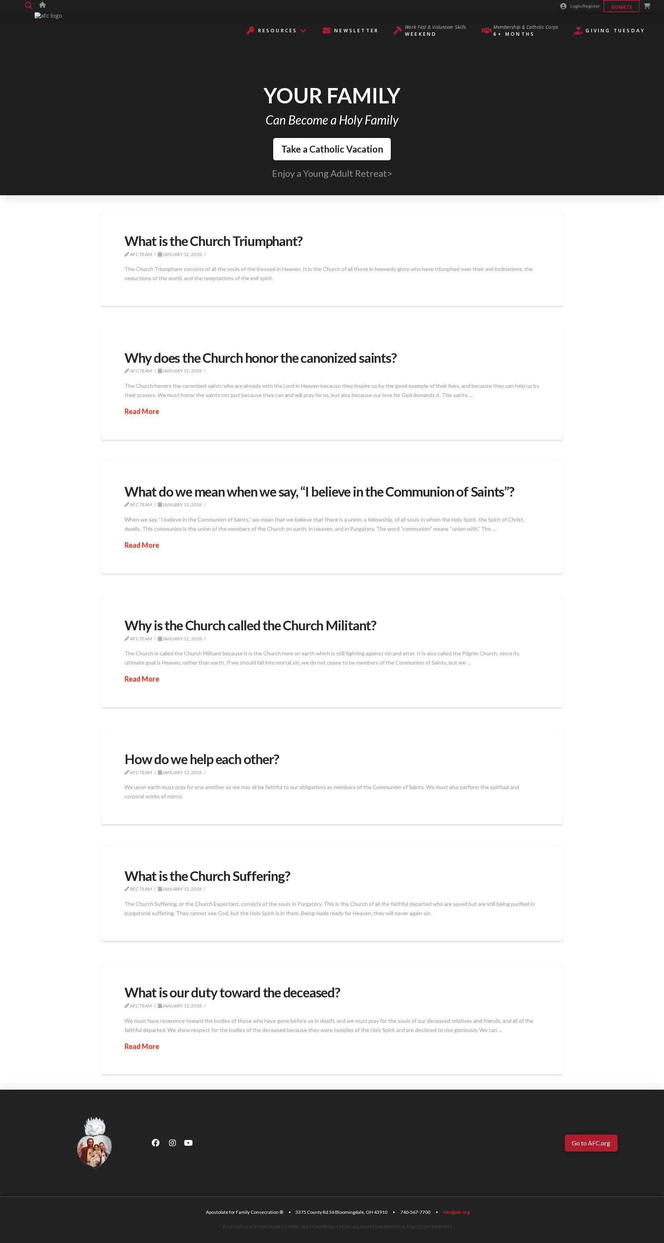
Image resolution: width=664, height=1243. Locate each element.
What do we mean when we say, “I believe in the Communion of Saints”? (319, 491)
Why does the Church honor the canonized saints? (260, 357)
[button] (28, 6)
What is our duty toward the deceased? (232, 992)
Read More (141, 411)
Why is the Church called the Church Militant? (250, 625)
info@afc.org (456, 1212)
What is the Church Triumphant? (213, 241)
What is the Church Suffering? (207, 875)
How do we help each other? (201, 759)
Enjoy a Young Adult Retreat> (332, 173)
